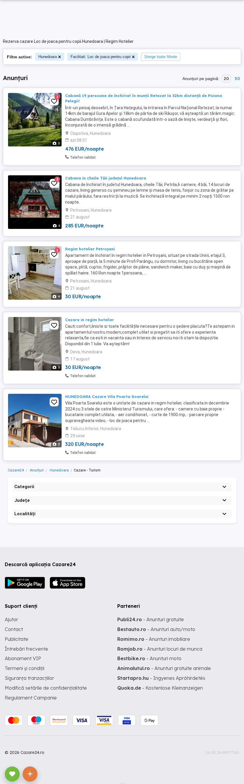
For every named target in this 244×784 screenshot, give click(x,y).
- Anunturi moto (149, 658)
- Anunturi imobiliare (153, 639)
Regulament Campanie (31, 698)
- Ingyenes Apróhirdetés (161, 678)
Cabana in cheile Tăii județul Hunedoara (105, 178)
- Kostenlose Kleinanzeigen (160, 688)
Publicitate (16, 639)
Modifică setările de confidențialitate (46, 688)
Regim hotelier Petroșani (90, 248)
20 (226, 78)
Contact (14, 629)
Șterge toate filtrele (160, 56)
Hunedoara (47, 56)
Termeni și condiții (24, 668)
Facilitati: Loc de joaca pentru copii (101, 56)
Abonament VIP (23, 658)
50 (237, 78)
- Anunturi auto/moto (156, 629)
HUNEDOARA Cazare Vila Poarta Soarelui (106, 396)
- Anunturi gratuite (150, 619)
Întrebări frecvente (26, 649)
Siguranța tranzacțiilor (29, 678)
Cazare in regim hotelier (89, 319)
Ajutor (11, 619)
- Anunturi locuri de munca (159, 649)
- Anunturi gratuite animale (164, 668)
